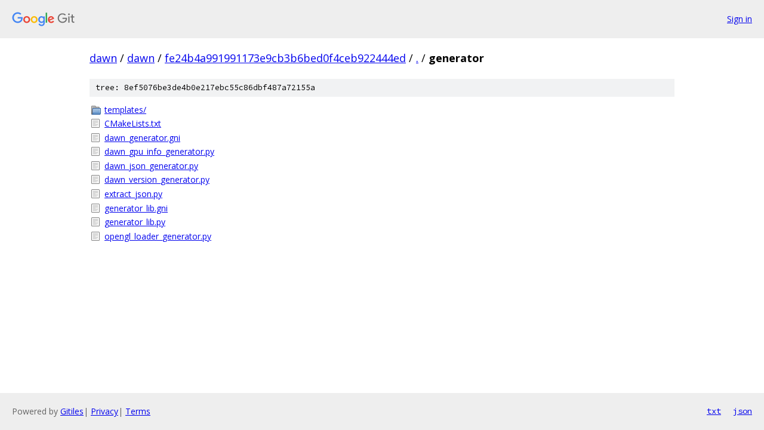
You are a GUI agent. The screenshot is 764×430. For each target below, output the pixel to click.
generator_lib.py (134, 222)
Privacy (104, 411)
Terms (137, 411)
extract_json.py (133, 193)
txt (714, 411)
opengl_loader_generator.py (157, 236)
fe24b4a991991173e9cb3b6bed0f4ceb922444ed (285, 58)
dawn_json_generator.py (151, 165)
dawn (103, 58)
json (742, 411)
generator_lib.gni (136, 208)
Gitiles (72, 411)
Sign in (739, 18)
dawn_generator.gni (142, 137)
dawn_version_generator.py (157, 179)
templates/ (125, 109)
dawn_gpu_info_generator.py (159, 151)
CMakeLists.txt (132, 123)
